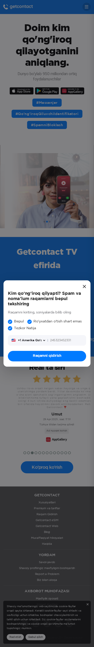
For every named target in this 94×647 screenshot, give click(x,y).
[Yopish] (84, 286)
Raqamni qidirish (47, 355)
